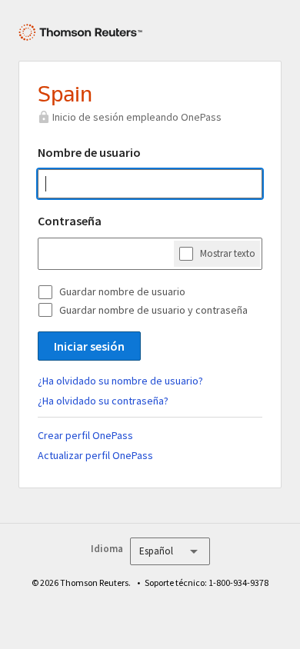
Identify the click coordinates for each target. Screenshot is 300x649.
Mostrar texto (227, 253)
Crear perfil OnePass (85, 435)
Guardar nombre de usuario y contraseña (153, 310)
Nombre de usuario (89, 152)
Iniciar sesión (89, 346)
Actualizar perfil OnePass (95, 455)
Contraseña (70, 220)
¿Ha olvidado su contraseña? (103, 401)
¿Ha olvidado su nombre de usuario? (120, 381)
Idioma (107, 548)
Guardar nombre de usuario (122, 291)
